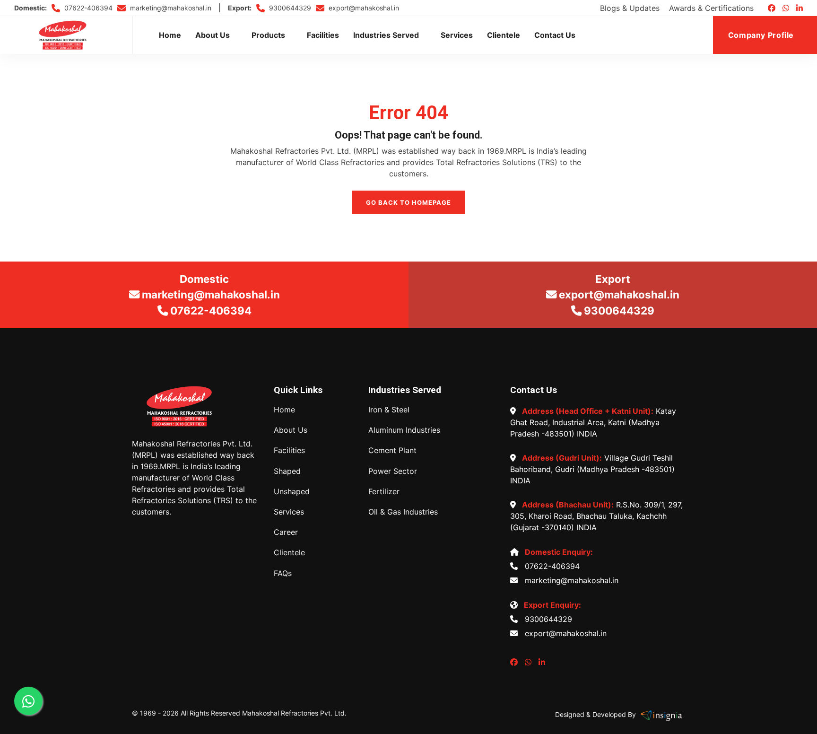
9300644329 (289, 8)
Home (170, 35)
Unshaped (292, 491)
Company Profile (762, 35)
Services (457, 35)
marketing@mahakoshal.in (169, 8)
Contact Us (554, 35)
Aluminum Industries (404, 430)
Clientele (503, 35)
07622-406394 (87, 8)
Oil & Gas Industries (403, 511)
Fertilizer (384, 491)
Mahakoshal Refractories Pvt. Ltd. (294, 713)
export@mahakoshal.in (363, 8)
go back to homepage (408, 202)
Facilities (323, 35)
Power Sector (392, 471)
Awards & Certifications (711, 8)
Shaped (287, 471)
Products (268, 35)
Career (286, 532)
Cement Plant (392, 450)
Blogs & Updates (630, 8)
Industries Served (386, 35)
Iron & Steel (388, 409)
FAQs (283, 573)
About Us (212, 35)
